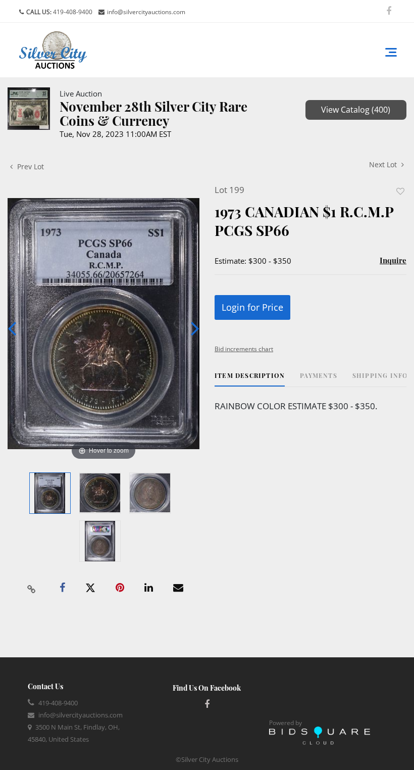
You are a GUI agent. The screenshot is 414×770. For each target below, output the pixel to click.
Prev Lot (29, 166)
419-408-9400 (71, 12)
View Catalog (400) (355, 109)
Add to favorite (400, 191)
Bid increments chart (244, 349)
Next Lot (384, 164)
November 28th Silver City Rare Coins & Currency (153, 113)
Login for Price (252, 307)
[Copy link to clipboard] (32, 588)
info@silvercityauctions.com (146, 12)
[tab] (250, 379)
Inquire (393, 260)
